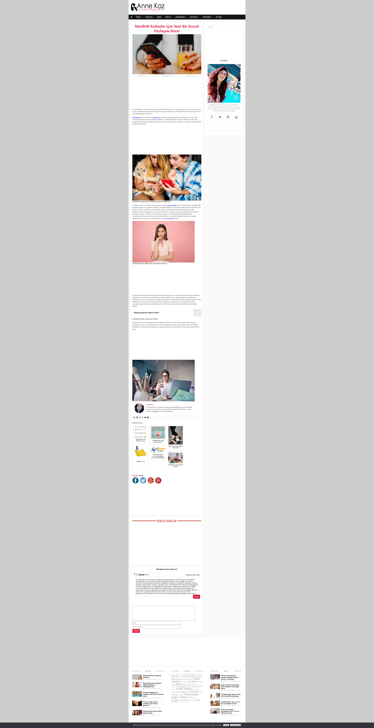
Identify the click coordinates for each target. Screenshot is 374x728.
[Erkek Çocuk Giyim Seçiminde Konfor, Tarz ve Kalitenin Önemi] (215, 713)
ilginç (179, 684)
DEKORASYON (180, 17)
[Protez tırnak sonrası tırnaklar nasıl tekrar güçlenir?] (137, 705)
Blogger (193, 674)
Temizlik (181, 695)
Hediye (173, 685)
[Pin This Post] (158, 483)
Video (191, 697)
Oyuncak (173, 689)
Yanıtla (196, 597)
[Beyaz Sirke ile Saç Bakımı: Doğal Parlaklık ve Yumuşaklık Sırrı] (137, 687)
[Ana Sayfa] (148, 11)
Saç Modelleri (196, 689)
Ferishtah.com (136, 117)
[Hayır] (372, 725)
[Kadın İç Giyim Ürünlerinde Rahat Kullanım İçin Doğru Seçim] (215, 688)
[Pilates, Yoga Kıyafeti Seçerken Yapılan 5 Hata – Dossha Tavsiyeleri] (215, 679)
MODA (159, 17)
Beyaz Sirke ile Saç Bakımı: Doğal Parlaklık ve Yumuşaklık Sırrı (152, 685)
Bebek (187, 675)
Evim (182, 682)
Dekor (180, 677)
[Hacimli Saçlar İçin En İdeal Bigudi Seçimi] (137, 715)
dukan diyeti (188, 679)
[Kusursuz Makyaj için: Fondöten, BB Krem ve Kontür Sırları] (137, 696)
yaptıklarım (176, 700)
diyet (181, 679)
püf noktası (170, 218)
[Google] (134, 417)
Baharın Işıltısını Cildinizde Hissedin (152, 676)
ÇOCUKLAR (194, 17)
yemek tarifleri (171, 205)
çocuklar (174, 701)
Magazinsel (183, 687)
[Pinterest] (137, 417)
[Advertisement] (166, 94)
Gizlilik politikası (235, 725)
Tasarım (194, 691)
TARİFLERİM (207, 17)
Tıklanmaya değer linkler (184, 695)
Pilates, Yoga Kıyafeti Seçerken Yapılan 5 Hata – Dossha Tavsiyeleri (230, 677)
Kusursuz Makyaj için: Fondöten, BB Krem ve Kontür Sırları (153, 694)
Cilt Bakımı (199, 675)
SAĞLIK (168, 17)
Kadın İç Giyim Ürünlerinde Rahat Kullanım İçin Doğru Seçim (230, 686)
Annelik (182, 675)
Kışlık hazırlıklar (175, 686)
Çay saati (192, 700)
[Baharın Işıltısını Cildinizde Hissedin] (137, 679)
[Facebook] (142, 417)
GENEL (138, 17)
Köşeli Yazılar (198, 685)
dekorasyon (188, 676)
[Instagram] (140, 417)
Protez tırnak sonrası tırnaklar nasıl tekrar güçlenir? (150, 703)
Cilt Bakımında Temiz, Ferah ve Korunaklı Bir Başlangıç (230, 695)
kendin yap (156, 117)
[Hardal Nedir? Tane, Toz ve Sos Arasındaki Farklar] (215, 705)
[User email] (148, 417)
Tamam (226, 725)
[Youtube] (145, 417)
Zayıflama (185, 700)
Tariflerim (184, 692)
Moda (194, 686)
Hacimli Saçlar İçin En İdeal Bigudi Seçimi (152, 712)
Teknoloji (174, 695)
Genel (226, 671)
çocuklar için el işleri (183, 702)
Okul (199, 686)
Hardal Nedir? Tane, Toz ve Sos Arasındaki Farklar (230, 703)
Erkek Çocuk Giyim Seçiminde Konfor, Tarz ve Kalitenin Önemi (230, 711)
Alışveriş (173, 675)
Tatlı (201, 692)
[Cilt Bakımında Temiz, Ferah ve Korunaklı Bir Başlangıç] (215, 698)
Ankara (178, 675)
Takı (177, 691)
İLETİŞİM (219, 17)
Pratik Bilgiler (184, 689)
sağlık (173, 692)
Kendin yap (191, 685)
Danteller (175, 676)
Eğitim (186, 682)
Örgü (197, 699)
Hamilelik (200, 682)
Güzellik (148, 671)
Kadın (141, 476)
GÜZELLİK (149, 17)
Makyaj (189, 687)
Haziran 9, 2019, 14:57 (193, 575)
